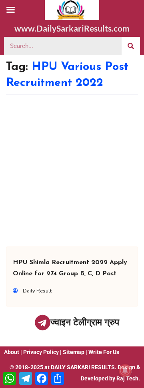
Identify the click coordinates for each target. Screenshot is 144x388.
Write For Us (103, 352)
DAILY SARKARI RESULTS (83, 367)
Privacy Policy (41, 352)
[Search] (131, 46)
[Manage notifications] (125, 370)
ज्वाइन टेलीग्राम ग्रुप (84, 322)
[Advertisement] (72, 171)
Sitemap (73, 352)
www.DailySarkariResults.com (72, 28)
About (11, 352)
